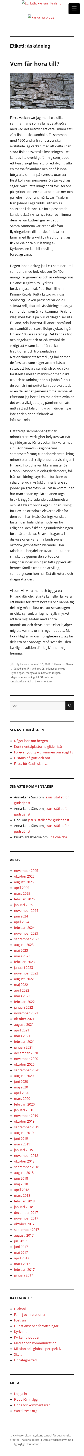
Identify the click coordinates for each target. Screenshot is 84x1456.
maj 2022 (21, 984)
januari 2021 (23, 1047)
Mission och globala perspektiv (37, 1349)
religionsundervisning (22, 677)
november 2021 (26, 1013)
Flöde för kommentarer (32, 1405)
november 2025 (26, 870)
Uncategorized (25, 1360)
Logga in (20, 1393)
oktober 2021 (24, 1019)
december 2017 (26, 1212)
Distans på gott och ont (32, 758)
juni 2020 (21, 1081)
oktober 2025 (24, 876)
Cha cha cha (58, 837)
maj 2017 (21, 1252)
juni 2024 (21, 916)
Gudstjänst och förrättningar (36, 1326)
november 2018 (26, 1155)
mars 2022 (22, 996)
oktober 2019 (24, 1121)
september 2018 (26, 1167)
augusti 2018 (24, 1172)
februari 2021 (24, 1041)
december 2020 (26, 1053)
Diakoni (20, 1309)
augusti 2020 (24, 1076)
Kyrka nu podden (27, 1337)
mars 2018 (22, 1195)
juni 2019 (21, 1138)
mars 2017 (22, 1264)
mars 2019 (22, 1144)
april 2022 (21, 990)
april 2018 (21, 1190)
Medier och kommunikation (35, 1343)
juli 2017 (20, 1241)
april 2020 (21, 1093)
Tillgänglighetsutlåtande (26, 1444)
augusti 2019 (24, 1133)
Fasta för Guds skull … (31, 763)
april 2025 (21, 888)
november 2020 (26, 1058)
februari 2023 (24, 962)
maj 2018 (21, 1184)
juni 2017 (21, 1247)
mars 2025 (22, 893)
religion (56, 673)
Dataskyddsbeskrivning (57, 1440)
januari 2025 (23, 905)
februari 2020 (24, 1104)
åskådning (20, 668)
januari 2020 (23, 1110)
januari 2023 (23, 967)
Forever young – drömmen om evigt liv (43, 752)
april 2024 (21, 922)
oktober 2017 (24, 1224)
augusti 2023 (24, 945)
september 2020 (26, 1070)
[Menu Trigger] (74, 8)
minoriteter (44, 673)
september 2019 (26, 1127)
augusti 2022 (24, 979)
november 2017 (26, 1218)
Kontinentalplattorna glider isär (38, 746)
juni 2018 (21, 1178)
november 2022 (26, 973)
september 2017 (26, 1229)
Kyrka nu (22, 664)
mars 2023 (22, 956)
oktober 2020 (24, 1064)
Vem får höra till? (34, 63)
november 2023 (26, 933)
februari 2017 (24, 1269)
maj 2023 (21, 950)
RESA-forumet (44, 677)
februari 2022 (24, 1001)
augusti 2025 (24, 882)
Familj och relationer (30, 1314)
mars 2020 (22, 1098)
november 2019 (26, 1115)
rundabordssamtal (20, 681)
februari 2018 (24, 1201)
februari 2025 (24, 899)
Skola (69, 664)
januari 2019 (23, 1150)
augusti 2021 (24, 1024)
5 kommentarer (43, 681)
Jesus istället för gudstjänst (48, 820)
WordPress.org (25, 1411)
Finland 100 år (35, 668)
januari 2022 (23, 1007)
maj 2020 (21, 1087)
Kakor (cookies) (31, 1440)
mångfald (31, 673)
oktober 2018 (24, 1161)
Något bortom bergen (31, 741)
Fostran (20, 1320)
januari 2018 (23, 1207)
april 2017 (21, 1258)
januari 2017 (23, 1275)
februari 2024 (24, 927)
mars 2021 (22, 1036)
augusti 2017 (24, 1235)
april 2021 (21, 1030)
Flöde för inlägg (26, 1399)
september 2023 (26, 939)
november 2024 (26, 910)
